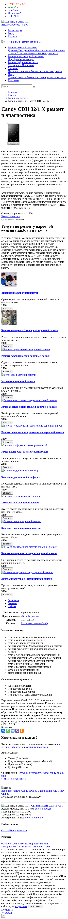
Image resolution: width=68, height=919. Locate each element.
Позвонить (7, 909)
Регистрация (15, 30)
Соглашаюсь (35, 906)
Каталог (12, 95)
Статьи (12, 77)
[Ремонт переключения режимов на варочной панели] (32, 425)
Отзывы (12, 603)
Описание (13, 600)
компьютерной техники (34, 843)
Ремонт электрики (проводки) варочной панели (29, 330)
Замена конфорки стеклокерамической (24, 451)
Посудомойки (26, 50)
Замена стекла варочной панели (20, 502)
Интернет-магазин (11, 846)
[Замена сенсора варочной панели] (21, 521)
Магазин (13, 68)
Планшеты (27, 65)
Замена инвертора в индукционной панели (26, 578)
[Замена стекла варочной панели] (20, 496)
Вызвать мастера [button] (10, 216)
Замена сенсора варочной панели (21, 528)
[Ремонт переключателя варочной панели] (25, 349)
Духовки (13, 50)
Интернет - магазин (19, 71)
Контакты (13, 80)
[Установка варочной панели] (18, 374)
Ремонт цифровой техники (23, 62)
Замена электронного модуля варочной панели (29, 406)
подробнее (21, 906)
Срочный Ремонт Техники (24, 41)
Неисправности (18, 830)
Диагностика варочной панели (19, 292)
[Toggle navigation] (40, 42)
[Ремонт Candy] (30, 616)
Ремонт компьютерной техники (26, 56)
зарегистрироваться (37, 747)
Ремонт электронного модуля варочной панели (29, 553)
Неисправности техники (52, 77)
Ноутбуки (13, 59)
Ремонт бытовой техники (22, 47)
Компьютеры (26, 59)
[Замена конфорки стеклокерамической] (24, 445)
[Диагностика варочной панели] (9, 286)
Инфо (11, 74)
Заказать (7, 308)
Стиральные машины (28, 53)
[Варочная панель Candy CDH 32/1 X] (13, 145)
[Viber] (17, 731)
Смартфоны (14, 65)
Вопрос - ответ (30, 846)
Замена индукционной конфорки (20, 477)
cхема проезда (43, 808)
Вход (11, 33)
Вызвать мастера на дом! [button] (15, 24)
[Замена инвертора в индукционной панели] (27, 572)
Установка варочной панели (18, 381)
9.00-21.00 (13, 16)
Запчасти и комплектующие (46, 71)
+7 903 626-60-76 (17, 4)
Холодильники (49, 53)
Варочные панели (18, 98)
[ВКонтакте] (3, 731)
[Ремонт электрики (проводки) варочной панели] (9, 324)
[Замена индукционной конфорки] (21, 470)
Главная (12, 92)
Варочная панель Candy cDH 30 (19, 790)
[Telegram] (13, 731)
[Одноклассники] (22, 731)
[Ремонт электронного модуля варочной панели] (29, 546)
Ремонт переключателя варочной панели (25, 355)
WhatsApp (13, 7)
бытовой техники (11, 843)
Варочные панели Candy (34, 623)
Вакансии (32, 77)
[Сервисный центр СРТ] (15, 21)
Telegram (13, 10)
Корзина (12, 36)
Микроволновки (43, 50)
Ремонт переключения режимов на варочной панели (32, 432)
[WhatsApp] (8, 731)
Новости (21, 77)
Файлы (12, 606)
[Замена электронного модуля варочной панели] (29, 400)
